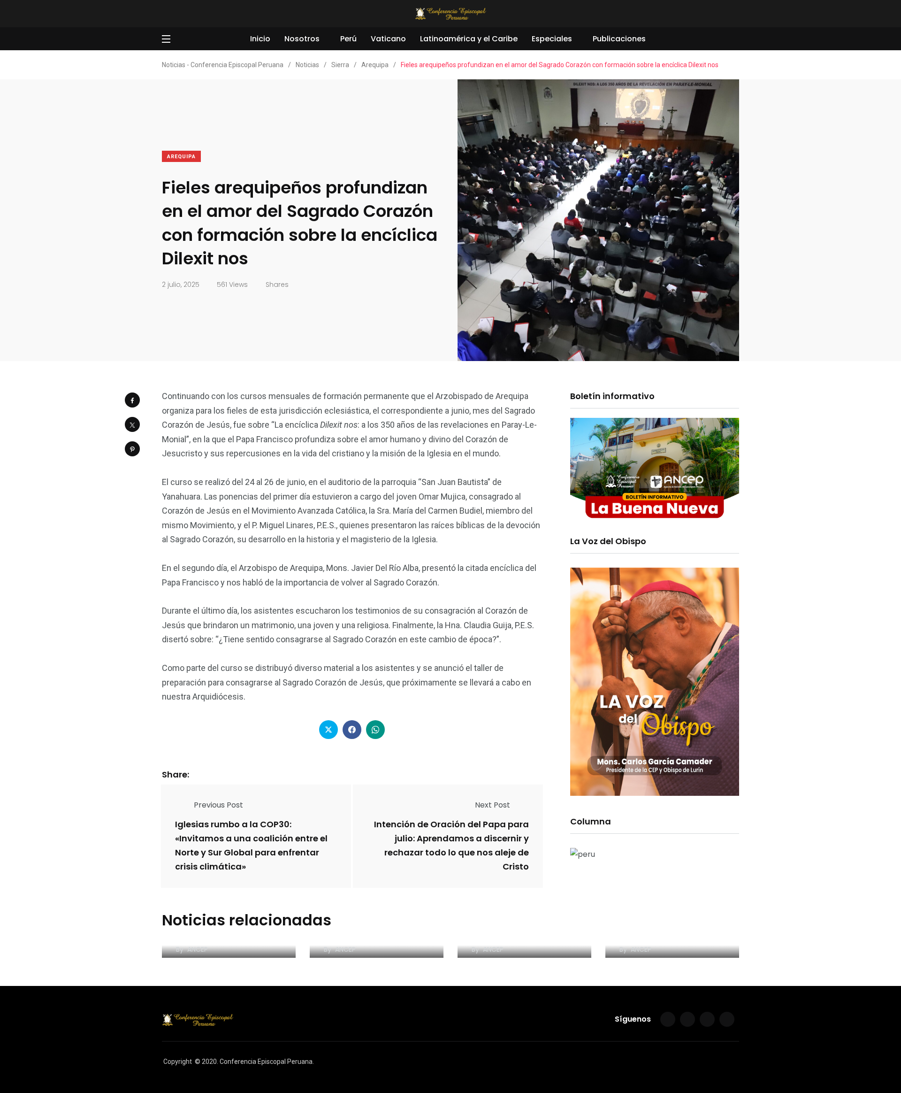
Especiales (552, 38)
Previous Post (218, 805)
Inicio (260, 38)
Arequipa (181, 157)
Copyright (177, 1061)
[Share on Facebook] (132, 400)
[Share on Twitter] (132, 424)
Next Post (492, 805)
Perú (348, 38)
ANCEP (197, 949)
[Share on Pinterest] (132, 448)
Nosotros (302, 38)
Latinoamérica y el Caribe (469, 38)
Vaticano (388, 38)
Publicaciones (619, 38)
